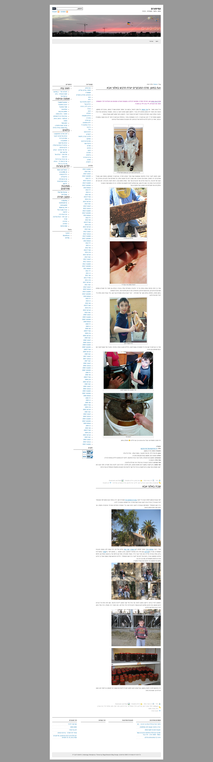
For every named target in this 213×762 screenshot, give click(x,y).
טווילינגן (146, 551)
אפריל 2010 (87, 305)
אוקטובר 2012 (87, 236)
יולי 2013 (88, 217)
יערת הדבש (130, 483)
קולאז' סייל (107, 706)
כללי (89, 129)
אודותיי (151, 41)
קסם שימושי (63, 226)
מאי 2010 (88, 303)
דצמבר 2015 (87, 173)
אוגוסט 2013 (87, 215)
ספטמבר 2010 (86, 294)
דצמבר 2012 (87, 231)
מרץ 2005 (88, 407)
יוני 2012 (88, 245)
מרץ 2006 (88, 379)
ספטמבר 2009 (86, 319)
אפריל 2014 (87, 197)
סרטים (89, 148)
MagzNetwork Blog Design (110, 754)
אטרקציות (155, 483)
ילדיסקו (65, 183)
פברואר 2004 (87, 435)
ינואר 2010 (88, 312)
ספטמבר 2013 (86, 213)
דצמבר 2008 (87, 340)
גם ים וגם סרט (63, 179)
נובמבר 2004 (87, 416)
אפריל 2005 (87, 405)
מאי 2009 (88, 328)
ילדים (135, 483)
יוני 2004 (88, 425)
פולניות (89, 152)
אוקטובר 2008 (87, 344)
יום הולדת (88, 120)
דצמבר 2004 (87, 414)
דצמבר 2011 (87, 259)
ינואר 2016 (88, 171)
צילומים (88, 155)
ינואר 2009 (88, 338)
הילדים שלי (87, 104)
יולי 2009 (88, 324)
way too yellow (62, 111)
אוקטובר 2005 (87, 391)
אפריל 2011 (87, 278)
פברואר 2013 (87, 227)
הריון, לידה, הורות (85, 106)
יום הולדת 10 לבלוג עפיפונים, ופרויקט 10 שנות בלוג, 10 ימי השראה (65, 736)
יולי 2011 (88, 271)
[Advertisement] (106, 62)
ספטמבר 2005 (86, 393)
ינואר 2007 (88, 361)
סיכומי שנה (87, 143)
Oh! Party (64, 194)
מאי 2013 (88, 220)
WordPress (66, 235)
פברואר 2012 (87, 254)
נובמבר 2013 (87, 208)
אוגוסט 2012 (87, 241)
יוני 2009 (88, 326)
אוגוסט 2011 (87, 268)
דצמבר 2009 (87, 314)
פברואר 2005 (87, 409)
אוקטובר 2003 (87, 444)
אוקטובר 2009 (87, 317)
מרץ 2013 (88, 224)
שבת (153, 708)
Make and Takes (62, 170)
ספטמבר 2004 (86, 421)
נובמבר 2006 (87, 365)
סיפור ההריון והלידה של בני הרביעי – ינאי (148, 724)
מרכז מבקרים (122, 483)
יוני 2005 (88, 400)
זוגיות (89, 108)
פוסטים (63, 12)
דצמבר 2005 (87, 386)
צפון (112, 706)
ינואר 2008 (88, 354)
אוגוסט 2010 (87, 296)
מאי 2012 (88, 247)
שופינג (89, 159)
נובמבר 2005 (87, 388)
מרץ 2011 (88, 280)
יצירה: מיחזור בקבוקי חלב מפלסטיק (150, 727)
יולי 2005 (88, 398)
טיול (135, 706)
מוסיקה (89, 139)
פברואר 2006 (87, 382)
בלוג (89, 99)
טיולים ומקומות (129, 480)
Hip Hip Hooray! (62, 192)
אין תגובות (106, 483)
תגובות (54, 12)
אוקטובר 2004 (87, 418)
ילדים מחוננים (87, 122)
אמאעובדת (64, 140)
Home (155, 84)
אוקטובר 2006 (87, 368)
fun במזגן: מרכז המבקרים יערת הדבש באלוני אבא (134, 87)
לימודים (88, 134)
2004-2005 (73, 727)
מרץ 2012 (88, 252)
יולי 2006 (88, 372)
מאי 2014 (88, 194)
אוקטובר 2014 (87, 183)
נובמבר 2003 (87, 442)
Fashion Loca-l (62, 104)
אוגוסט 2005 (87, 395)
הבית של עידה (63, 214)
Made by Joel (63, 207)
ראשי (157, 41)
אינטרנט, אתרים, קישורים (83, 95)
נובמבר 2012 (87, 234)
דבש (139, 483)
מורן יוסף (127, 549)
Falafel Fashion (62, 102)
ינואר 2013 (88, 229)
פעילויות (115, 483)
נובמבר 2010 (87, 289)
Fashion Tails (63, 107)
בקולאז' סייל (149, 549)
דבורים (143, 483)
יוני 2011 (88, 273)
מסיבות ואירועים (86, 141)
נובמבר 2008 (87, 342)
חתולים (89, 113)
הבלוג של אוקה (62, 143)
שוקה (104, 551)
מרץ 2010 (88, 308)
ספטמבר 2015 (86, 176)
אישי (89, 97)
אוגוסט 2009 (87, 321)
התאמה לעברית (77, 754)
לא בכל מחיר (73, 730)
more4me (64, 109)
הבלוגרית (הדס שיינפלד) (60, 145)
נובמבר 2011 (87, 261)
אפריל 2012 (87, 250)
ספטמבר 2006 (86, 370)
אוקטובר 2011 (87, 264)
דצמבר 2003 (87, 439)
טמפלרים (130, 706)
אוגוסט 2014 (87, 187)
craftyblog (64, 200)
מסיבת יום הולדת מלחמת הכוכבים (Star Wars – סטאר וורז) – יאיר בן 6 (148, 733)
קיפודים (65, 223)
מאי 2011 (88, 275)
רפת (157, 708)
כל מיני (89, 127)
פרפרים (65, 221)
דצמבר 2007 (87, 356)
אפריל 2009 (87, 331)
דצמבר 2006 (87, 363)
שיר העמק (145, 109)
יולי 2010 (88, 298)
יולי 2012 (88, 243)
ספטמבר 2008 (86, 347)
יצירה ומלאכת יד (86, 125)
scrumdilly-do (63, 172)
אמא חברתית (63, 138)
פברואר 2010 (87, 310)
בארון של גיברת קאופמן (60, 116)
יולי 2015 (88, 178)
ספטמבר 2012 (86, 238)
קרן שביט (133, 549)
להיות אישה (87, 132)
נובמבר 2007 (87, 358)
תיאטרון (88, 162)
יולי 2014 (88, 190)
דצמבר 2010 (87, 287)
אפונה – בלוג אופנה (61, 114)
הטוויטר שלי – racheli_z (60, 91)
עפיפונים (156, 8)
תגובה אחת (154, 711)
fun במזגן (137, 480)
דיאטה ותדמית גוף (85, 102)
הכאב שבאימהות (62, 181)
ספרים (89, 145)
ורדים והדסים (63, 147)
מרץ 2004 (88, 432)
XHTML (67, 238)
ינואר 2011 (88, 284)
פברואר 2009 (87, 335)
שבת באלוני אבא (151, 486)
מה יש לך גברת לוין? (61, 159)
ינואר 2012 (88, 257)
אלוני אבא (149, 483)
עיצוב (89, 150)
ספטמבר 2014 (86, 185)
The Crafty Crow (62, 210)
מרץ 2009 (88, 333)
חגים (89, 111)
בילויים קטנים (63, 174)
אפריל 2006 (87, 377)
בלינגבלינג (64, 176)
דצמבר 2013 (87, 206)
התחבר (67, 233)
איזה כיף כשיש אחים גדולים (152, 737)
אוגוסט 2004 (87, 423)
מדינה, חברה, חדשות (85, 136)
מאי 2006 (88, 375)
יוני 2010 (88, 301)
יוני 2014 (88, 192)
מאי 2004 (88, 428)
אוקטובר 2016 (87, 169)
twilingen (155, 706)
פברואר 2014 (87, 201)
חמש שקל (64, 123)
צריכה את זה (87, 157)
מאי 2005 (88, 402)
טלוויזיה (88, 118)
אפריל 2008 (87, 349)
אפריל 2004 (87, 430)
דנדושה (65, 212)
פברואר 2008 (87, 351)
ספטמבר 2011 (86, 266)
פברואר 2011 (87, 282)
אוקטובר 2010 (87, 291)
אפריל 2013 (87, 222)
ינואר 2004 (88, 437)
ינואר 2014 (88, 203)
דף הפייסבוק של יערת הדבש (149, 448)
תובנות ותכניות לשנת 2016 (152, 730)
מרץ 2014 (88, 199)
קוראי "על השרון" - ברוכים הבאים (67, 732)
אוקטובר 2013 (87, 211)
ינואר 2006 (88, 384)
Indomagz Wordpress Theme (91, 754)
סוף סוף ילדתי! (72, 724)
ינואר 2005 (88, 412)
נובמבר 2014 (87, 180)
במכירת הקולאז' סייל (131, 500)
